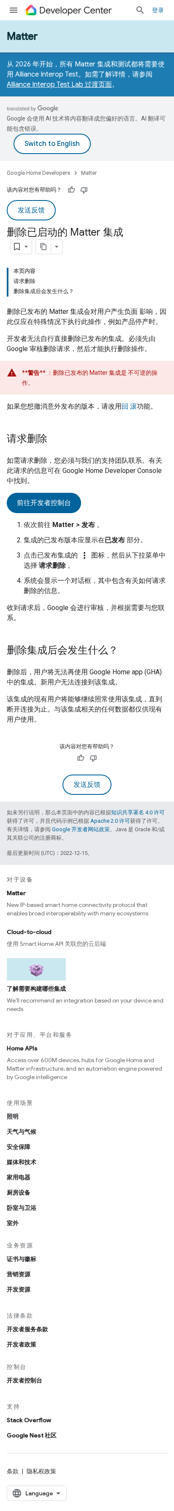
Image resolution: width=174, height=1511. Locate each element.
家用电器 (18, 1177)
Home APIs (22, 1048)
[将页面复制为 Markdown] (43, 246)
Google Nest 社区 (32, 1435)
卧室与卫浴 (21, 1208)
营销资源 (18, 1274)
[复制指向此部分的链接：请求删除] (55, 439)
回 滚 (129, 406)
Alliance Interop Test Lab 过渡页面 (59, 84)
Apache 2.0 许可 (110, 821)
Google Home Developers (38, 173)
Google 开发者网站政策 (81, 829)
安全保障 (18, 1147)
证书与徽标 (21, 1259)
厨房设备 (18, 1192)
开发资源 (18, 1289)
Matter (22, 36)
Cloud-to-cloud (29, 932)
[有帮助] (71, 190)
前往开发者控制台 (44, 503)
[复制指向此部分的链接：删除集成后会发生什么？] (126, 651)
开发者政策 (21, 1344)
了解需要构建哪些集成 (36, 988)
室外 (13, 1223)
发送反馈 (31, 210)
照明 (13, 1116)
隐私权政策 (41, 1471)
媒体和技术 (21, 1162)
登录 (158, 10)
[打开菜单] (13, 10)
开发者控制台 (24, 1380)
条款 (13, 1471)
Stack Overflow (29, 1420)
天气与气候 (21, 1131)
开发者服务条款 (27, 1329)
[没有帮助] (84, 190)
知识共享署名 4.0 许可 (138, 812)
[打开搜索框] (140, 10)
